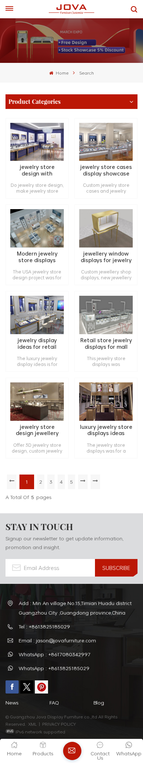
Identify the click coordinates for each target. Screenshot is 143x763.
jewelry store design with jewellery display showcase (37, 170)
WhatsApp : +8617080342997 (55, 654)
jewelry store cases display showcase (106, 170)
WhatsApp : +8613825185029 (54, 668)
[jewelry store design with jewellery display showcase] (37, 142)
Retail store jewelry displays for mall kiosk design (106, 343)
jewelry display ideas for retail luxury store (37, 343)
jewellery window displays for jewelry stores (106, 256)
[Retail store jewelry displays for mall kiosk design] (106, 315)
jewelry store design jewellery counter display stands (37, 430)
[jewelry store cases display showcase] (106, 142)
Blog (99, 702)
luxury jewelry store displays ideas (106, 430)
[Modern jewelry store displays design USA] (37, 228)
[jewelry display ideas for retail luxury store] (37, 315)
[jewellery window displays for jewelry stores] (106, 228)
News (12, 702)
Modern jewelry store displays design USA (37, 256)
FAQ (54, 702)
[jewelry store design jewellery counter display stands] (37, 401)
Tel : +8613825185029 (44, 626)
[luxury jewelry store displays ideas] (106, 401)
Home (61, 72)
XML (32, 724)
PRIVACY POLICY (59, 724)
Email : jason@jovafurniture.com (57, 640)
